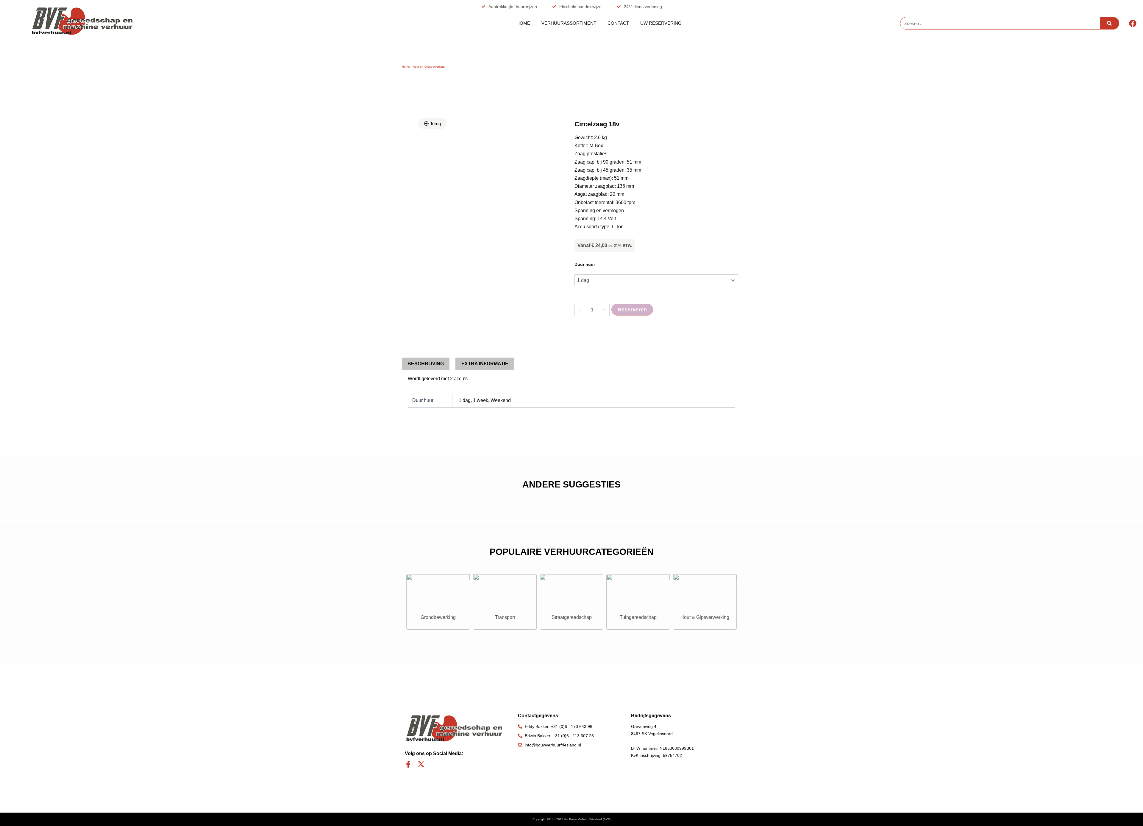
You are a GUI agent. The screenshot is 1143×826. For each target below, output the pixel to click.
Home (406, 66)
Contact (618, 23)
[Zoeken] (1109, 23)
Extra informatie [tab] (484, 363)
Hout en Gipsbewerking (429, 66)
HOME (523, 23)
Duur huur (584, 264)
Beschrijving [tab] (425, 363)
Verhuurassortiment (568, 23)
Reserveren (632, 310)
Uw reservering (661, 23)
